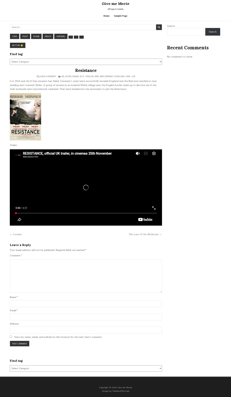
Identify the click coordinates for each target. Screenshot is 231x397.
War (97, 76)
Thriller (89, 76)
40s (62, 76)
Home (106, 15)
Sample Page (121, 15)
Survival (60, 36)
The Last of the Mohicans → (145, 234)
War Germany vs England (112, 76)
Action (68, 76)
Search (171, 26)
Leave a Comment (48, 76)
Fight (25, 36)
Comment (16, 255)
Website (14, 324)
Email (14, 310)
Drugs (48, 36)
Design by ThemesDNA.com (115, 391)
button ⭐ (17, 45)
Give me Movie (115, 3)
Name (14, 297)
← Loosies (16, 234)
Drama (75, 76)
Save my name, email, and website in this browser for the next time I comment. (58, 337)
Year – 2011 (130, 76)
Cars (14, 36)
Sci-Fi (82, 76)
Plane (36, 36)
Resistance (85, 70)
